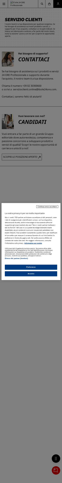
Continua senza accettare (47, 206)
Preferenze (31, 267)
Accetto (31, 274)
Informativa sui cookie (33, 243)
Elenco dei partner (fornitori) (16, 258)
